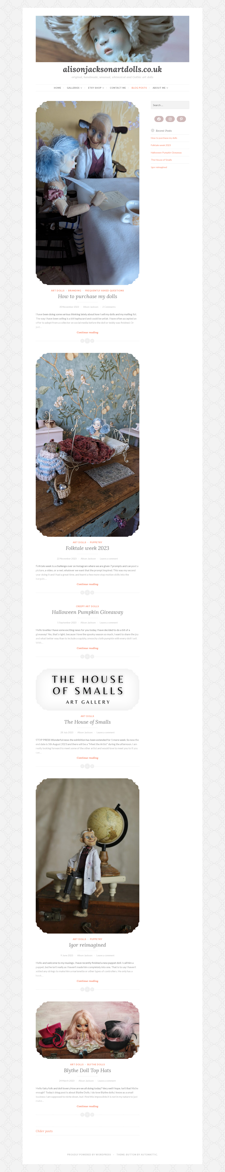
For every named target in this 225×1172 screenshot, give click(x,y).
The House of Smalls (87, 722)
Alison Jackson (90, 306)
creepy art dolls (87, 606)
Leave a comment (109, 558)
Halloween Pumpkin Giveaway (87, 612)
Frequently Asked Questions (104, 290)
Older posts (44, 1131)
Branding (74, 290)
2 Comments (109, 306)
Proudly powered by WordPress (89, 1154)
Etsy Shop (94, 87)
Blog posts (139, 87)
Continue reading (93, 332)
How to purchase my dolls (87, 296)
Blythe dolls (96, 1064)
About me (159, 87)
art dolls (58, 290)
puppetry (96, 542)
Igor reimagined (87, 945)
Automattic (149, 1154)
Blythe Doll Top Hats (87, 1070)
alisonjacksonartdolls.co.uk (112, 69)
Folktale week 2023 (87, 548)
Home (57, 87)
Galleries (73, 87)
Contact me (118, 87)
